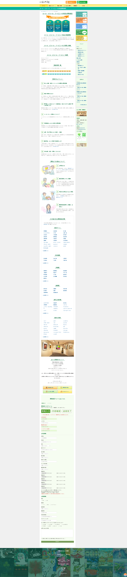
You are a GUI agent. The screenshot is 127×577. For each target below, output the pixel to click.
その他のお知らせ (83, 104)
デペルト (45, 334)
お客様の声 (80, 72)
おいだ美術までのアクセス (63, 561)
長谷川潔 (65, 288)
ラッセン (55, 310)
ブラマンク (46, 326)
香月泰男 (45, 274)
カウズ (64, 246)
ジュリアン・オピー (47, 246)
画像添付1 (43, 471)
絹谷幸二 (45, 278)
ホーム (43, 5)
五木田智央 (65, 240)
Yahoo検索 (44, 524)
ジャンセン (65, 330)
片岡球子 (65, 258)
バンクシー (56, 246)
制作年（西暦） (44, 459)
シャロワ (55, 334)
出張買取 (62, 195)
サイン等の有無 (44, 463)
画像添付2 (43, 475)
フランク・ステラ (47, 244)
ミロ (54, 322)
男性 (43, 500)
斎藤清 (55, 288)
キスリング (56, 324)
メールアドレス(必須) (45, 428)
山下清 (55, 274)
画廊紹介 (75, 5)
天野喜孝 (45, 304)
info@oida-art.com (82, 129)
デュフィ (65, 324)
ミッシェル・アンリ (57, 332)
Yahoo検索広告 (57, 524)
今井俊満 (55, 234)
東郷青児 (45, 270)
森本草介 (65, 274)
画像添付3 (43, 478)
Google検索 (50, 524)
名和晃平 (55, 240)
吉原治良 (45, 236)
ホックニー (56, 244)
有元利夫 (65, 276)
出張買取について (81, 54)
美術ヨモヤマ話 (80, 74)
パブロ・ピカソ (47, 322)
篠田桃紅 (55, 236)
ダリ (64, 326)
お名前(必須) (44, 417)
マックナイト (65, 306)
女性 (47, 500)
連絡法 (42, 502)
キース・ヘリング (57, 242)
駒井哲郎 (65, 290)
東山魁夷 (45, 258)
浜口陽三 (45, 290)
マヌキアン (56, 308)
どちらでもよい (53, 504)
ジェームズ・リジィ (67, 310)
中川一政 (65, 272)
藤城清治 (55, 304)
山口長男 (45, 276)
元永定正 (45, 234)
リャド (45, 310)
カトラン (45, 328)
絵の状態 (43, 451)
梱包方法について (59, 197)
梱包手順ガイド (80, 65)
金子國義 (55, 276)
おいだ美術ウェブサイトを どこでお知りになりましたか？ (52, 522)
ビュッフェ (65, 328)
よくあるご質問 (67, 5)
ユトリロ (65, 322)
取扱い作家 (59, 5)
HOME (42, 11)
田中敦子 (65, 234)
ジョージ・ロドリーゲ (67, 308)
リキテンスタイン (66, 242)
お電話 (66, 169)
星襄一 (55, 290)
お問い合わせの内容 (45, 528)
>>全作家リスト (46, 250)
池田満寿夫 (46, 292)
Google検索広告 (65, 524)
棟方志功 (45, 288)
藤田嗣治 (55, 270)
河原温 (64, 238)
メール (59, 169)
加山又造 (55, 258)
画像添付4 (43, 482)
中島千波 (65, 260)
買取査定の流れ (80, 52)
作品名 (42, 440)
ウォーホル (46, 242)
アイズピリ (56, 330)
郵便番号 (43, 510)
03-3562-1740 (55, 109)
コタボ (55, 328)
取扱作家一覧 (44, 11)
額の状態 (43, 455)
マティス (45, 324)
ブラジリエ (46, 330)
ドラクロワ (56, 306)
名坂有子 (55, 238)
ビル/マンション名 (44, 518)
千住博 (55, 260)
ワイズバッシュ (66, 332)
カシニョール (46, 332)
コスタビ (65, 244)
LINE (63, 169)
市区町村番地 (43, 514)
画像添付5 (43, 486)
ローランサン (56, 326)
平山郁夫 (45, 260)
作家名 (42, 436)
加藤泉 (45, 240)
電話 (48, 504)
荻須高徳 (65, 270)
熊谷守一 (55, 272)
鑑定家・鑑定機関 (81, 70)
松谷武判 (65, 236)
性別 (42, 498)
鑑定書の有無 (43, 467)
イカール (65, 304)
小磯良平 (45, 272)
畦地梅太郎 (56, 292)
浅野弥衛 (45, 238)
